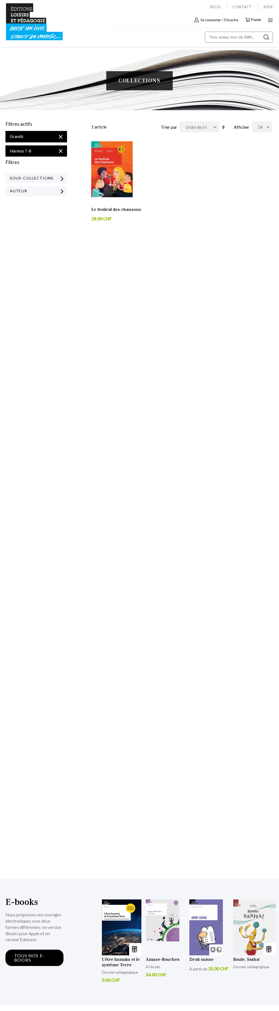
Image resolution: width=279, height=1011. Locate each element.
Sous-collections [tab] (31, 178)
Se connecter (211, 20)
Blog (215, 7)
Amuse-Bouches (163, 959)
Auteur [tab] (18, 191)
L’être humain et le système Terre (121, 962)
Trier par (169, 127)
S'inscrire (231, 20)
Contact (242, 7)
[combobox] (239, 37)
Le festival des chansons (116, 209)
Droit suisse (201, 959)
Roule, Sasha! (246, 959)
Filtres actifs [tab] (18, 124)
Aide (268, 7)
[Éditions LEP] (29, 22)
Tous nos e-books (29, 957)
